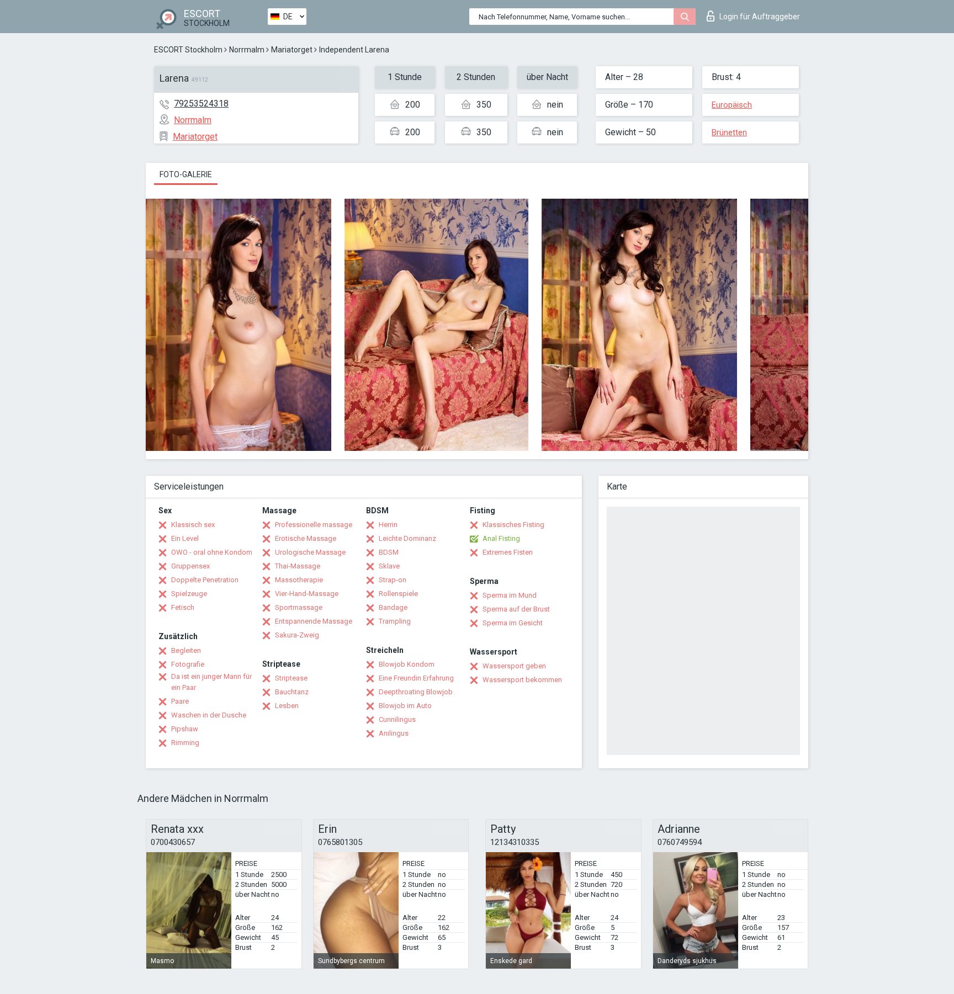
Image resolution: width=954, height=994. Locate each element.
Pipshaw (184, 729)
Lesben (287, 705)
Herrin (388, 524)
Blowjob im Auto (405, 705)
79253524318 (201, 103)
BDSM (389, 552)
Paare (180, 701)
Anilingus (394, 733)
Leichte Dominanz (407, 538)
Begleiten (186, 650)
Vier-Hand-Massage (306, 593)
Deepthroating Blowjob (416, 692)
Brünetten (729, 132)
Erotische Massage (305, 538)
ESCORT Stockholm (188, 49)
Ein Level (185, 538)
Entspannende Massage (313, 621)
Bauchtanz (292, 692)
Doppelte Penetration (205, 580)
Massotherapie (299, 580)
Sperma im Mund (510, 595)
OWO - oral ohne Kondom (211, 552)
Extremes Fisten (508, 552)
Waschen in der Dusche (208, 715)
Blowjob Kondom (406, 664)
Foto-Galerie (186, 174)
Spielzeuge (189, 593)
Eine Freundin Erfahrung (416, 678)
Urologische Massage (310, 552)
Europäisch (732, 105)
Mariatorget (291, 49)
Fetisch (182, 607)
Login (759, 16)
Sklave (389, 566)
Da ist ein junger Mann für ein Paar (211, 682)
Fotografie (187, 664)
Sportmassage (298, 607)
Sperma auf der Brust (516, 609)
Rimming (185, 742)
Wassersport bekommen (522, 680)
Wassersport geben (514, 666)
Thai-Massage (297, 566)
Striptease (291, 678)
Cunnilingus (397, 719)
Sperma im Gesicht (513, 623)
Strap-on (392, 580)
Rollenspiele (398, 593)
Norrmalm (246, 49)
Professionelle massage (313, 524)
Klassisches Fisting (513, 524)
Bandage (393, 607)
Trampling (395, 621)
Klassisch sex (193, 524)
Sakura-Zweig (297, 635)
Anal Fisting (501, 538)
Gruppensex (190, 566)
